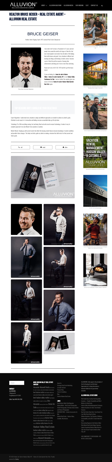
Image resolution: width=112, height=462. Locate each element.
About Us (59, 383)
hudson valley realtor (39, 430)
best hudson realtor (38, 392)
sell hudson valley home (42, 443)
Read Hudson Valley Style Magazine (65, 403)
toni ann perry (38, 445)
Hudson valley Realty (42, 433)
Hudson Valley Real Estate (43, 426)
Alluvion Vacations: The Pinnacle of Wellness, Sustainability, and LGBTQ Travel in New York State (91, 418)
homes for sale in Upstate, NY (56, 77)
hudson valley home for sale (40, 420)
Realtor (34, 443)
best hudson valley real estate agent (44, 395)
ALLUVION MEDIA (68, 5)
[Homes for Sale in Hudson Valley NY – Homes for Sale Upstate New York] (23, 5)
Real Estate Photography (48, 440)
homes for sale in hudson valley (41, 413)
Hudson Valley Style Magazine (40, 435)
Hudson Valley (49, 418)
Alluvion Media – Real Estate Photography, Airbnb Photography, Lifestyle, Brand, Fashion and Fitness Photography (67, 407)
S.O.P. (87, 5)
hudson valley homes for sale (44, 423)
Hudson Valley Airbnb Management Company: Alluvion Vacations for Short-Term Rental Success (91, 407)
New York (35, 440)
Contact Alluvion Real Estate (63, 396)
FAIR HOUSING (79, 5)
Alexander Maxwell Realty (41, 387)
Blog (58, 394)
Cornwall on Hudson (43, 401)
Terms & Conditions (62, 392)
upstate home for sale (46, 445)
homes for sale (50, 410)
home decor (45, 404)
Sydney (17, 459)
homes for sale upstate (44, 415)
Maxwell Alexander (44, 437)
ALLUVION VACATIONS (55, 5)
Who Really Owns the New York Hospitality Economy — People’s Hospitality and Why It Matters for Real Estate (91, 401)
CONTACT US (94, 5)
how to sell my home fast (40, 418)
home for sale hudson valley (42, 407)
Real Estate (40, 441)
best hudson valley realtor (41, 397)
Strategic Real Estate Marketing (64, 385)
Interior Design (48, 435)
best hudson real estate (48, 390)
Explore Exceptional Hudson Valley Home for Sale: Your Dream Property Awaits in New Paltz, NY (91, 429)
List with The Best (61, 388)
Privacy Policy (60, 390)
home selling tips (43, 410)
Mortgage (52, 438)
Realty (37, 443)
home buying (41, 404)
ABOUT (43, 5)
